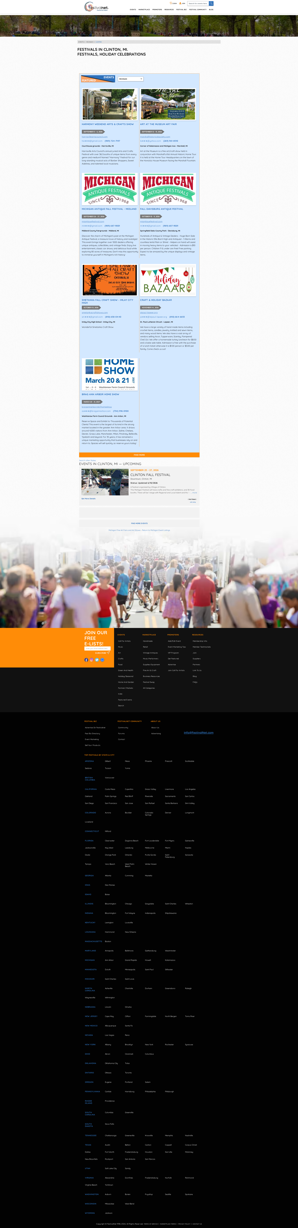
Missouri (90, 979)
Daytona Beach (131, 840)
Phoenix (148, 761)
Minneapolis (130, 969)
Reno (127, 1035)
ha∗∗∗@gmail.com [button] (92, 141)
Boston (108, 941)
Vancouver (109, 777)
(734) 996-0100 (121, 411)
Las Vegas (109, 1035)
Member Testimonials (202, 647)
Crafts (120, 658)
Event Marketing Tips (177, 647)
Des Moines (110, 885)
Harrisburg (129, 1091)
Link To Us (197, 670)
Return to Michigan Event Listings (156, 530)
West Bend (129, 1204)
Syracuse (189, 1044)
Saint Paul (149, 969)
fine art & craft (149, 670)
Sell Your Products (92, 745)
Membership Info (200, 641)
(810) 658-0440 (113, 316)
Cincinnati (129, 1054)
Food (120, 664)
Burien (127, 1194)
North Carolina (90, 989)
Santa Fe (129, 1025)
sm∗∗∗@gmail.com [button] (92, 316)
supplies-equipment (151, 664)
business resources (151, 676)
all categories (149, 688)
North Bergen (171, 1016)
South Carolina (90, 1113)
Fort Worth (109, 1152)
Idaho (88, 894)
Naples (188, 848)
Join (194, 653)
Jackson (108, 1213)
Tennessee (91, 1135)
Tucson (108, 768)
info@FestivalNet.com (198, 732)
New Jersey (91, 1016)
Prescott (168, 761)
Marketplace (144, 9)
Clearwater (110, 840)
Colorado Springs (149, 813)
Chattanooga (110, 1135)
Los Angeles (190, 789)
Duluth (108, 969)
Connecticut (92, 831)
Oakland (88, 796)
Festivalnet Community (130, 721)
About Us (155, 721)
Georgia (89, 875)
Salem (148, 1082)
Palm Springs (110, 796)
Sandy (127, 1168)
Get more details (88, 498)
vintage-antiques (150, 653)
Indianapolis (150, 913)
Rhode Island (88, 1102)
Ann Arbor (109, 960)
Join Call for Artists (176, 670)
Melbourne (149, 848)
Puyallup (149, 1194)
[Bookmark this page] (102, 660)
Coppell (168, 1145)
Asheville (108, 988)
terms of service (151, 1224)
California (91, 789)
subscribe (101, 653)
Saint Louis (129, 979)
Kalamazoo (170, 960)
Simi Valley (190, 803)
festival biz (181, 9)
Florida (89, 840)
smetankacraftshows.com (95, 312)
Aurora (108, 812)
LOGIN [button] (174, 3)
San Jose (129, 803)
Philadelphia (150, 1091)
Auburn (108, 1194)
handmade (148, 641)
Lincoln (108, 1007)
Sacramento (170, 796)
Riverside (149, 796)
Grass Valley (150, 789)
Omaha (128, 1007)
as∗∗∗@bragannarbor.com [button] (96, 411)
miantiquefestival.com (93, 221)
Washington (92, 1194)
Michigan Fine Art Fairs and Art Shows (125, 530)
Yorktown (109, 1185)
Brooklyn (129, 1044)
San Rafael (150, 803)
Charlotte (129, 988)
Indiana (89, 913)
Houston (148, 1152)
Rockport (109, 1159)
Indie (120, 694)
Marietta (148, 875)
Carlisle (108, 1091)
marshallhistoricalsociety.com (155, 136)
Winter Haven (151, 864)
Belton (127, 1145)
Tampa (88, 864)
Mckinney (189, 1152)
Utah (87, 1168)
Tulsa (127, 1063)
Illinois (89, 904)
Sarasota (189, 855)
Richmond (189, 1178)
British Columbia (90, 778)
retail (145, 647)
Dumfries (129, 1178)
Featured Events (125, 700)
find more (139, 455)
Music (120, 647)
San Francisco (111, 803)
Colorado (90, 812)
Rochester (169, 1044)
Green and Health (125, 670)
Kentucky (90, 922)
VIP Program (173, 653)
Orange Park (110, 855)
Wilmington (110, 997)
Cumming (129, 875)
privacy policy (184, 1224)
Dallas (88, 1152)
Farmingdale (150, 1016)
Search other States (87, 460)
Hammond (109, 932)
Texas (88, 1145)
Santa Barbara (171, 803)
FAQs (195, 682)
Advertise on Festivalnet (95, 727)
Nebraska (90, 1007)
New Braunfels (91, 1159)
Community (123, 727)
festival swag (148, 682)
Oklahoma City (111, 1063)
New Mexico (91, 1025)
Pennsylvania (92, 1091)
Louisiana (90, 932)
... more (194, 492)
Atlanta (108, 875)
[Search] (211, 3)
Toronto (128, 1072)
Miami (167, 848)
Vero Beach (110, 864)
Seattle (168, 1194)
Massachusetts (92, 941)
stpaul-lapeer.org (148, 312)
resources (169, 9)
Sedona (88, 768)
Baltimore (129, 950)
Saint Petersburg (170, 856)
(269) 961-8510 (170, 141)
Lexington (109, 922)
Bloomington (110, 904)
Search (121, 705)
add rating (193, 502)
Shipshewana (170, 913)
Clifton (127, 1016)
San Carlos (189, 796)
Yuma (127, 768)
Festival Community (198, 9)
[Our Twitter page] (97, 660)
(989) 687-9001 (112, 225)
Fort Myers (169, 840)
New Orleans (130, 932)
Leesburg (129, 848)
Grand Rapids (131, 960)
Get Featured (173, 658)
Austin (107, 1145)
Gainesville (189, 840)
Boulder (128, 812)
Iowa (87, 885)
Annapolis (109, 950)
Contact (121, 739)
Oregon (89, 1082)
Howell (148, 960)
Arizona (89, 761)
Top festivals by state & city (99, 755)
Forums (121, 733)
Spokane (189, 1194)
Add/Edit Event (174, 641)
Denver (168, 812)
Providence (110, 1101)
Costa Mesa (110, 789)
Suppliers (196, 658)
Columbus (149, 1054)
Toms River (190, 1016)
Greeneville (129, 1135)
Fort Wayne (130, 913)
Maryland (90, 950)
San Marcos (150, 1159)
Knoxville (149, 1135)
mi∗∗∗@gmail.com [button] (92, 225)
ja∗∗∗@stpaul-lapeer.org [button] (153, 316)
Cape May (109, 1016)
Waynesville (90, 997)
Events (121, 635)
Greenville (129, 1112)
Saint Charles (170, 904)
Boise (107, 894)
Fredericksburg (131, 1152)
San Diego (89, 803)
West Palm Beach (129, 865)
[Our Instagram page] (91, 660)
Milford (108, 831)
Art (119, 653)
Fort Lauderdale (152, 840)
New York (90, 1044)
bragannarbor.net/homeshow (97, 406)
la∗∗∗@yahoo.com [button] (150, 141)
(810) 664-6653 (177, 316)
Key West (109, 848)
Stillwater (169, 969)
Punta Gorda (150, 855)
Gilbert (108, 761)
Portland (128, 1082)
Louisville (129, 922)
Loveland (89, 822)
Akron (107, 1054)
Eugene (108, 1082)
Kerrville (168, 1152)
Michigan (90, 960)
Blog (211, 9)
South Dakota (89, 1125)
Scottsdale (189, 761)
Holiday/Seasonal (125, 676)
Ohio (87, 1054)
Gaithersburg (150, 950)
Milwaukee (109, 1204)
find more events (139, 523)
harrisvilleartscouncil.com (95, 136)
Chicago (128, 904)
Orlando (128, 855)
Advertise (172, 664)
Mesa (127, 761)
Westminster (170, 950)
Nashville (189, 1135)
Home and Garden (126, 682)
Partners (196, 664)
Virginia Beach (91, 1185)
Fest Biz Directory (92, 733)
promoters (157, 9)
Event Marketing (92, 739)
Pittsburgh (169, 1091)
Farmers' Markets (125, 688)
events (133, 9)
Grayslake (149, 904)
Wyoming (90, 1213)
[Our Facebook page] (86, 660)
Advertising (156, 733)
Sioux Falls (109, 1124)
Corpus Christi (191, 1145)
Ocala (87, 855)
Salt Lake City (111, 1168)
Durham (148, 988)
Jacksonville (90, 848)
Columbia (109, 1112)
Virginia (89, 1178)
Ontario (89, 1072)
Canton (148, 1145)
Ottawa (108, 1072)
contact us (197, 1224)
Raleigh (188, 988)
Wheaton (189, 904)
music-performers (150, 658)
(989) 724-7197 (112, 141)
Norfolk (168, 1178)
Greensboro (170, 988)
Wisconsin (90, 1204)
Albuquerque (110, 1025)
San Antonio (130, 1159)
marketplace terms (168, 1224)
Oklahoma (90, 1063)
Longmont (189, 812)
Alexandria (109, 1178)
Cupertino (129, 789)
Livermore (169, 789)
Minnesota (91, 969)
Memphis (169, 1135)
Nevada (89, 1035)
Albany (108, 1044)
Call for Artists (124, 641)
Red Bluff (129, 796)
